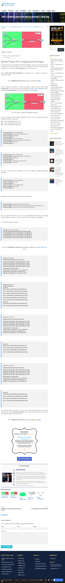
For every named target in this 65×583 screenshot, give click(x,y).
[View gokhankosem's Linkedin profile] (14, 484)
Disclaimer (17, 580)
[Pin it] (5, 515)
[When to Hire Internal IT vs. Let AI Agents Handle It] (52, 143)
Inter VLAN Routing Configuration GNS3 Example (55, 99)
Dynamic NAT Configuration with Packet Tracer (11, 509)
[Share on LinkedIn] (7, 515)
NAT (2, 28)
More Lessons (54, 133)
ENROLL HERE (51, 10)
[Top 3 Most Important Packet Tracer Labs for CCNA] (52, 181)
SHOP (29, 10)
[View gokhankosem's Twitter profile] (14, 482)
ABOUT (43, 10)
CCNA (34, 26)
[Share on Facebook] (1, 515)
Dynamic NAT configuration (37, 88)
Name (3, 526)
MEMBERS (23, 10)
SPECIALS (11, 10)
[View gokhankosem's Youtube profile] (14, 473)
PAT (4, 28)
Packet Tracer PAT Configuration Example (11, 55)
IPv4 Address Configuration (57, 127)
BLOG (17, 10)
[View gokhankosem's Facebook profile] (14, 470)
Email (18, 526)
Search (60, 49)
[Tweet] (3, 515)
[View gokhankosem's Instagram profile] (14, 476)
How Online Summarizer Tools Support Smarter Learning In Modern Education (59, 152)
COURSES (4, 10)
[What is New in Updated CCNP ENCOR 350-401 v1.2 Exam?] (52, 160)
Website (35, 526)
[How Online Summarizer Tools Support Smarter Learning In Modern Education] (52, 150)
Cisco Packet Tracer (28, 26)
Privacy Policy (24, 580)
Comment (3, 531)
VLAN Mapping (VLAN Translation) (39, 508)
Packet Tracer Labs (42, 247)
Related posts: (8, 57)
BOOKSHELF (36, 10)
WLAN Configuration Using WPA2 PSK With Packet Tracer (57, 69)
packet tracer (40, 26)
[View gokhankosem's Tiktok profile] (14, 479)
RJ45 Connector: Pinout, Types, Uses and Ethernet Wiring (57, 61)
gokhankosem (19, 26)
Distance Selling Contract (33, 580)
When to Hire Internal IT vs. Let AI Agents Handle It (59, 143)
